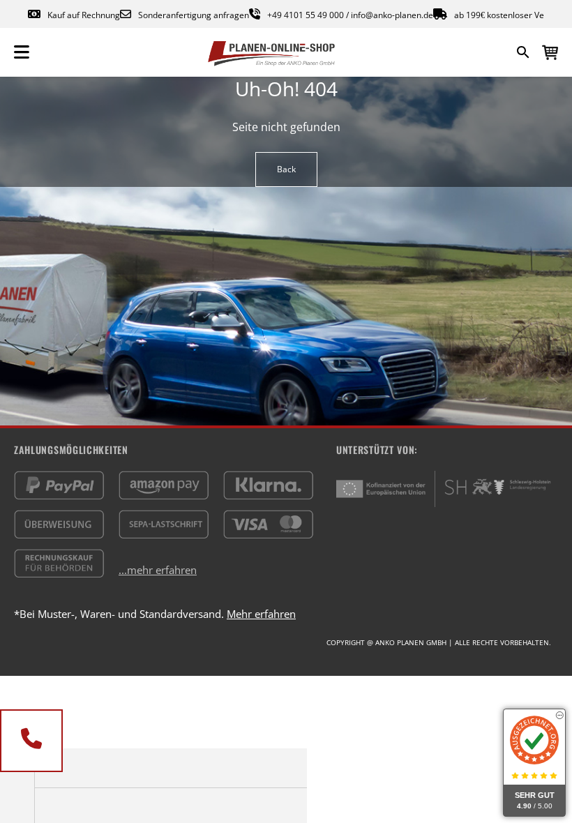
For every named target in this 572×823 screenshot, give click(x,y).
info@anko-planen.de (392, 15)
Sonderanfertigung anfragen (193, 15)
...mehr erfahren (158, 570)
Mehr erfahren (261, 614)
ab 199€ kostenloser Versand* (512, 15)
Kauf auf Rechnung (83, 15)
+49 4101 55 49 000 (305, 15)
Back (286, 169)
